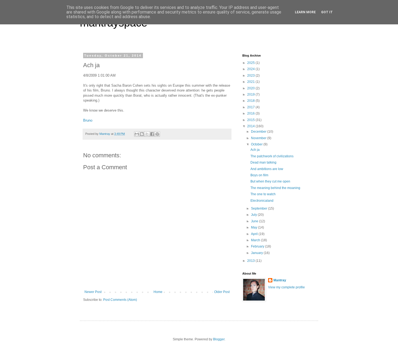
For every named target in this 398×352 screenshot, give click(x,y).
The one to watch (263, 194)
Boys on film (259, 175)
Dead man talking (263, 162)
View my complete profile (286, 287)
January (257, 253)
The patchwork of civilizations (271, 156)
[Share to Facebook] (152, 134)
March (256, 240)
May (254, 227)
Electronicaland (261, 201)
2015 (251, 120)
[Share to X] (147, 134)
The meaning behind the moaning (275, 188)
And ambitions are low (266, 169)
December (259, 131)
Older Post (222, 292)
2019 (251, 94)
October (257, 144)
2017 (251, 107)
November (259, 138)
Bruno (87, 120)
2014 (251, 126)
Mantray (279, 280)
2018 (251, 101)
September (259, 208)
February (258, 246)
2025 (251, 63)
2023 (251, 75)
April (255, 234)
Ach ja (255, 150)
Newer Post (93, 292)
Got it (327, 12)
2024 (251, 69)
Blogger (218, 339)
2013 (251, 261)
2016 (251, 113)
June (255, 221)
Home (158, 292)
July (254, 215)
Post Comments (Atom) (120, 300)
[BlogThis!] (142, 134)
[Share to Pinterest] (157, 134)
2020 (251, 88)
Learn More (305, 12)
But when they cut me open (270, 181)
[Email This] (136, 134)
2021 (251, 82)
